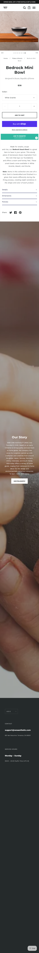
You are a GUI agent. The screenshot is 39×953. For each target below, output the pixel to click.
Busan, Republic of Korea (24, 78)
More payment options (19, 129)
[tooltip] (36, 138)
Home (6, 58)
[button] (19, 137)
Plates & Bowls (17, 58)
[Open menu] (33, 7)
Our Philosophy (19, 481)
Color (4, 92)
